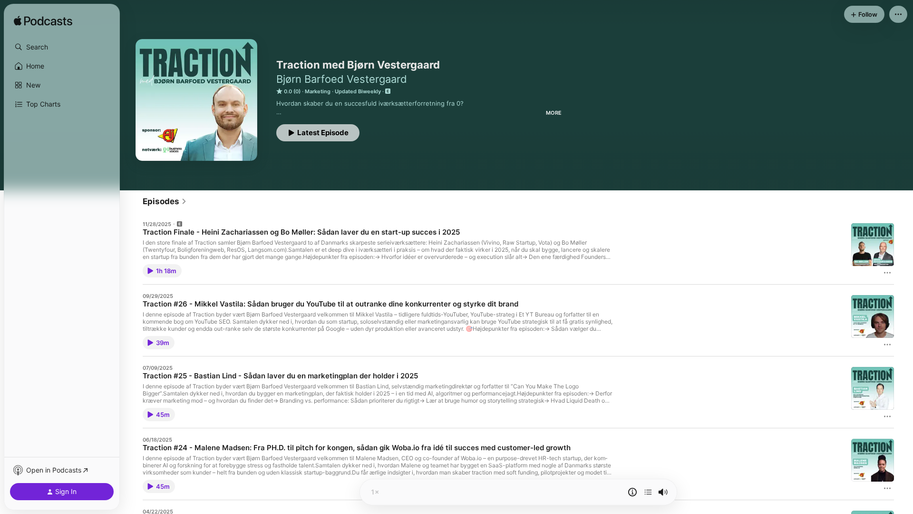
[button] (61, 47)
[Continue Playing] (648, 492)
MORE (554, 112)
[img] (43, 21)
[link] (165, 201)
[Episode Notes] (632, 492)
